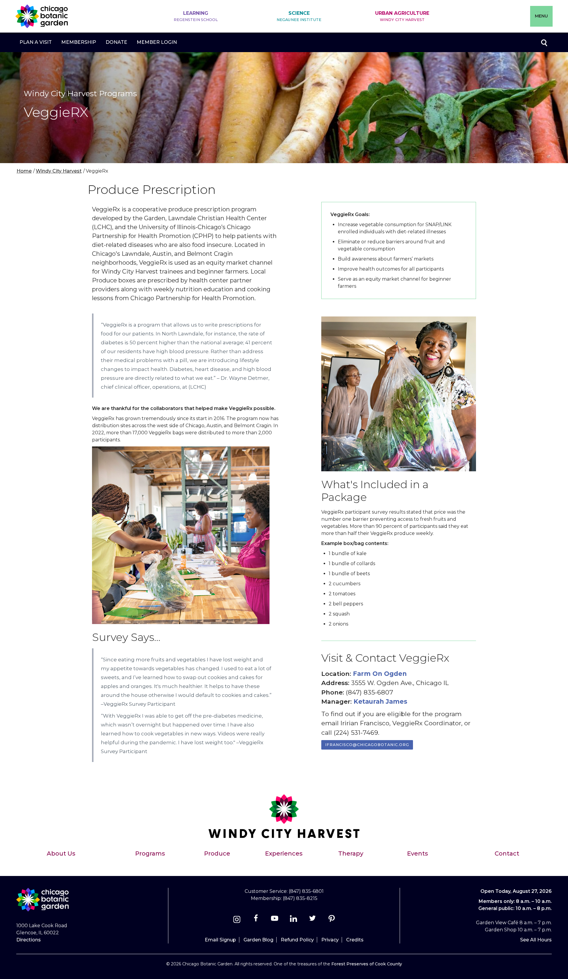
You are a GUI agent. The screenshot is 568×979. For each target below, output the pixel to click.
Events (417, 853)
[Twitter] (313, 920)
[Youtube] (274, 920)
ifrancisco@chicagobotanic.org (367, 744)
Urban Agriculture (402, 16)
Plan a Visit (36, 42)
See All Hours (536, 940)
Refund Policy (297, 940)
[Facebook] (256, 920)
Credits (355, 940)
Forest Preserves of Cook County (366, 964)
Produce (217, 853)
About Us (61, 853)
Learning (196, 16)
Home (24, 171)
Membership (78, 42)
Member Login (157, 42)
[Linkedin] (293, 920)
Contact (507, 853)
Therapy (350, 853)
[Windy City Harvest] (284, 831)
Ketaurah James (380, 701)
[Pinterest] (331, 920)
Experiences (284, 853)
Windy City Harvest (59, 171)
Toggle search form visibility (544, 42)
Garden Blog (258, 940)
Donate (116, 42)
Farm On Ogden (380, 673)
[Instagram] (237, 920)
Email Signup (220, 940)
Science (299, 16)
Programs (150, 853)
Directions (28, 940)
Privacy (330, 940)
